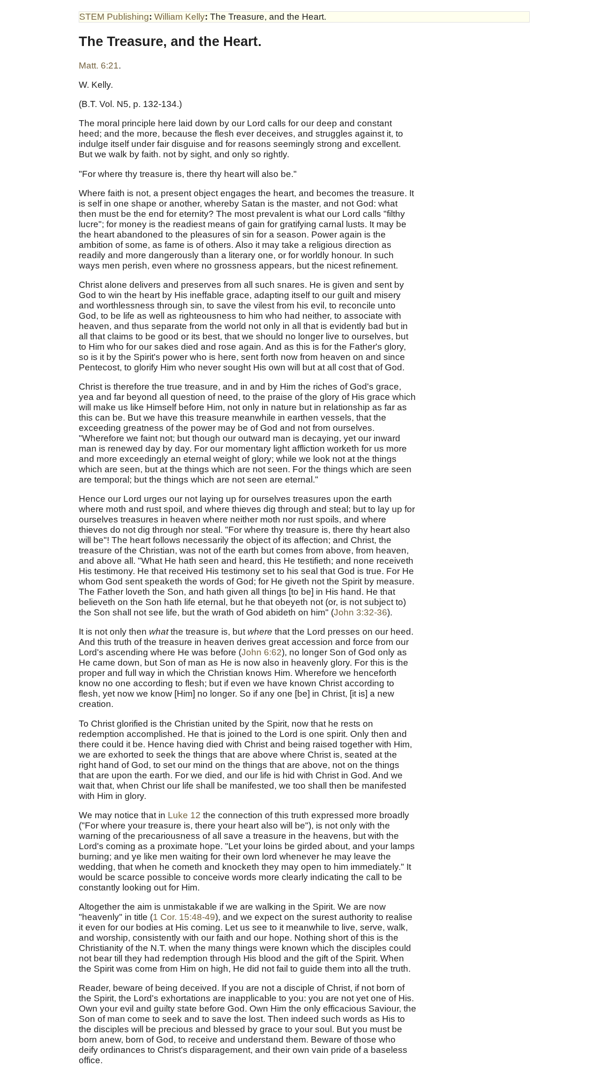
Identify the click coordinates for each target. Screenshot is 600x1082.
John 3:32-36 (360, 612)
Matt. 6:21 (99, 65)
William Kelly (179, 17)
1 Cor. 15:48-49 (184, 917)
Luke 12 (184, 815)
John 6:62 (261, 652)
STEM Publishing (114, 17)
